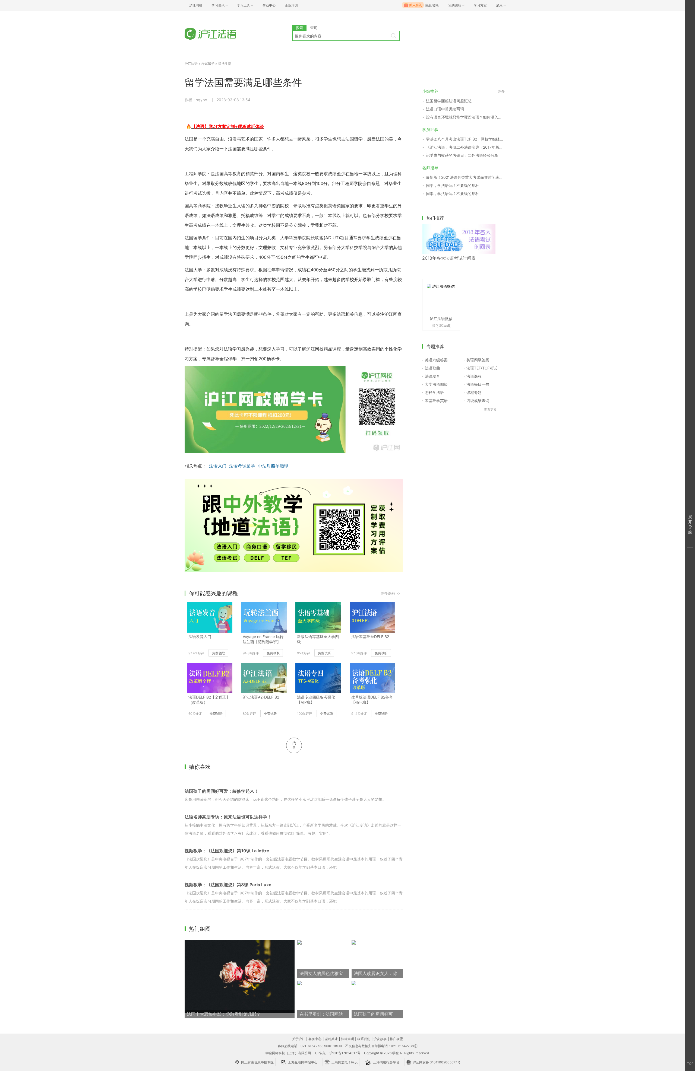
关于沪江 (298, 1039)
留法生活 (224, 64)
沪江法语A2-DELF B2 (261, 697)
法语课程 (474, 376)
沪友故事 (380, 1039)
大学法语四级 (436, 384)
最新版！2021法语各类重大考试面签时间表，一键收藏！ (465, 177)
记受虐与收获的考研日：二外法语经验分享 (462, 155)
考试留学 (207, 64)
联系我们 (363, 1039)
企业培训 (291, 5)
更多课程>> (390, 593)
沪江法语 (191, 64)
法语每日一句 (477, 384)
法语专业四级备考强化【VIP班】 (316, 700)
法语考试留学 (242, 465)
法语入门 (217, 465)
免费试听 (324, 653)
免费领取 (218, 653)
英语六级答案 (436, 360)
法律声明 (347, 1039)
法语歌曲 (432, 368)
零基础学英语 (436, 400)
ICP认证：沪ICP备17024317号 (337, 1053)
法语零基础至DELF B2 (370, 636)
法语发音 (432, 376)
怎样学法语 (434, 392)
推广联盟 (396, 1039)
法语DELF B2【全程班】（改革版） (209, 700)
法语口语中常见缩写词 (445, 109)
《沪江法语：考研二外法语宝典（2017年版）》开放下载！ (465, 147)
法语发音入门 (199, 636)
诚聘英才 (331, 1039)
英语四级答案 (477, 360)
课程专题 (474, 392)
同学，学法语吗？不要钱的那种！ (454, 185)
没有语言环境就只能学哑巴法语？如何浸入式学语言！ (465, 117)
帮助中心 (269, 5)
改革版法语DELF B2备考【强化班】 (372, 700)
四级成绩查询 (477, 400)
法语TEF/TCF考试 (481, 368)
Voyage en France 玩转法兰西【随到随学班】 (263, 639)
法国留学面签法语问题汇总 (449, 100)
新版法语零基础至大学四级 (318, 639)
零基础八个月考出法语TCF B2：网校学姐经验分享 (465, 139)
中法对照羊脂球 (273, 465)
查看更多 (490, 409)
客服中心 (314, 1039)
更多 (501, 91)
